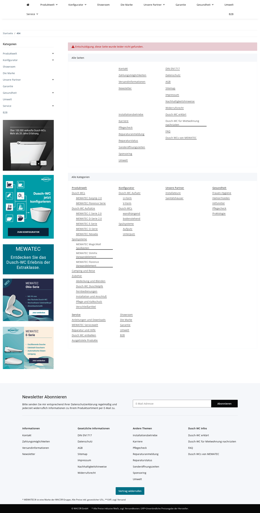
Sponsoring (125, 153)
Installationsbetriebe (131, 114)
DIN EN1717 (173, 68)
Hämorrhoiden (221, 198)
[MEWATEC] (28, 4)
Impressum (172, 94)
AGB (168, 81)
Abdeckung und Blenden (90, 281)
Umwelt (123, 160)
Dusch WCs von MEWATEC (181, 137)
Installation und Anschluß (91, 296)
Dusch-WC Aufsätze (83, 208)
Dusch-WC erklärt (176, 114)
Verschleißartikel (86, 306)
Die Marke (126, 319)
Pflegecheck (125, 127)
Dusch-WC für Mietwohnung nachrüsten (182, 122)
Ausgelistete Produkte (85, 340)
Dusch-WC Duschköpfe (89, 286)
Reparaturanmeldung (131, 134)
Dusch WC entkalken (84, 335)
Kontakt (123, 68)
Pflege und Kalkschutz (89, 301)
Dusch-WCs (125, 208)
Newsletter (125, 88)
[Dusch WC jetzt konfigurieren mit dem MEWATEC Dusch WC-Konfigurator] (28, 206)
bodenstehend (131, 218)
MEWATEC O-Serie (87, 228)
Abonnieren (224, 403)
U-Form (127, 198)
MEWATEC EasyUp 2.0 (89, 198)
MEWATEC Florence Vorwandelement (87, 263)
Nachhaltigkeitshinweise (180, 101)
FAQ (168, 131)
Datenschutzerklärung (84, 404)
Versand (121, 499)
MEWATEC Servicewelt (85, 325)
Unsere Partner (12, 79)
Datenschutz (173, 75)
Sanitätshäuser (174, 198)
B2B (122, 335)
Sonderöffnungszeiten (132, 147)
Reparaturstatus (128, 140)
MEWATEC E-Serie (86, 223)
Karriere (123, 121)
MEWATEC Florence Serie (91, 203)
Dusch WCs (78, 193)
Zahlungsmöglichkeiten (132, 75)
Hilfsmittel (218, 203)
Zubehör (77, 276)
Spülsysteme (79, 239)
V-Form (127, 203)
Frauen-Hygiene (221, 193)
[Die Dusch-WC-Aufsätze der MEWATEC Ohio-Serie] (28, 299)
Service (7, 106)
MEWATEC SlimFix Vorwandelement (86, 254)
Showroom (126, 314)
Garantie (125, 325)
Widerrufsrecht (175, 107)
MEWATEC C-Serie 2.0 (89, 213)
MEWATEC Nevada (87, 234)
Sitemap (170, 88)
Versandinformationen (132, 81)
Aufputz (127, 228)
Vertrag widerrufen (130, 491)
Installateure (173, 193)
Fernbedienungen (86, 291)
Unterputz (129, 234)
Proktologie (219, 213)
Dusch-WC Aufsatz (129, 193)
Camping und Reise (83, 270)
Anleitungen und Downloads (89, 319)
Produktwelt (10, 53)
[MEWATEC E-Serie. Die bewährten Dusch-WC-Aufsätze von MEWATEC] (28, 347)
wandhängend (131, 213)
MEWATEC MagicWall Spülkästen (88, 246)
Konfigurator (10, 60)
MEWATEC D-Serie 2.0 (89, 218)
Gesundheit (10, 92)
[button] (28, 53)
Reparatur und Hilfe (84, 330)
